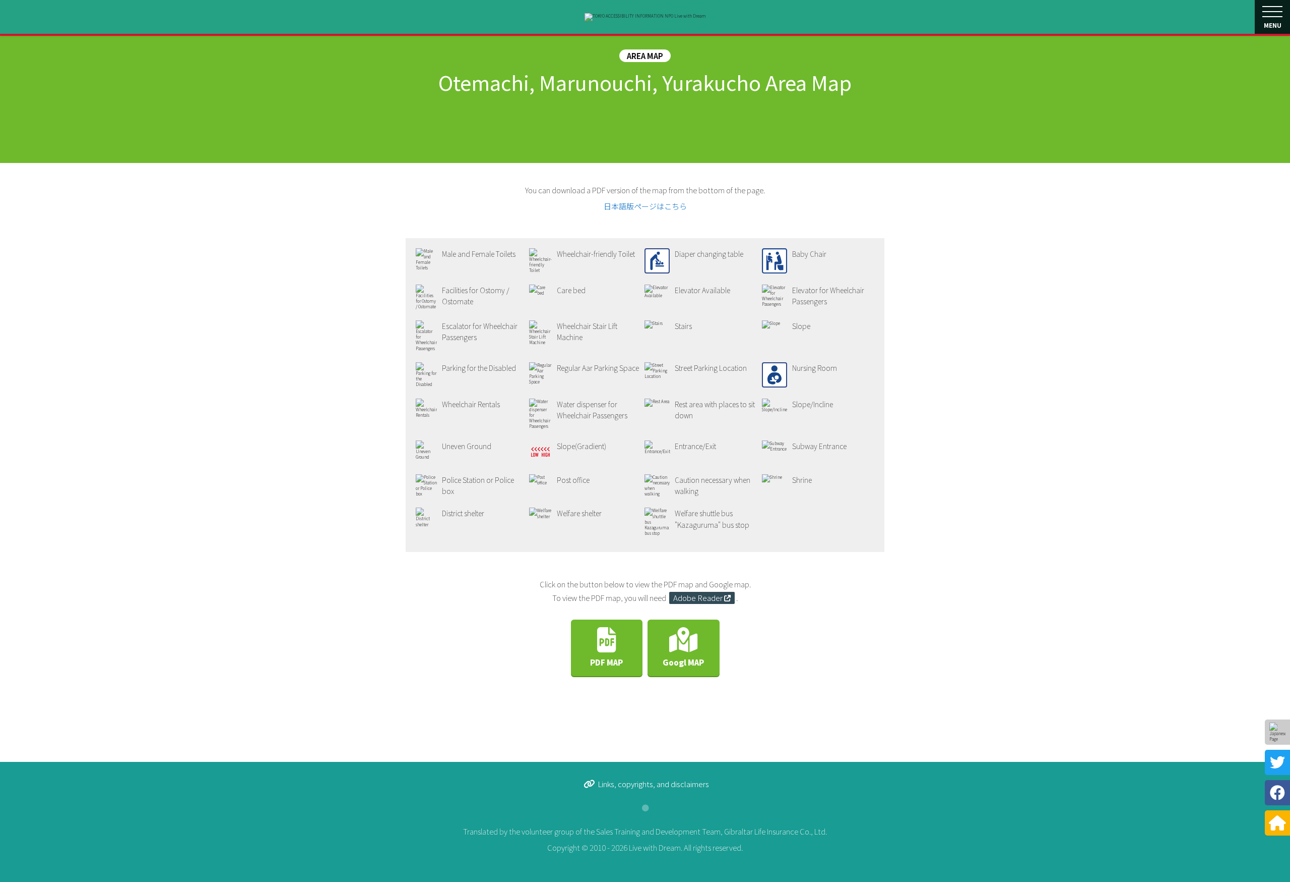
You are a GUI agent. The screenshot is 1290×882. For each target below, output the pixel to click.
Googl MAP (683, 662)
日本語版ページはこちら (645, 206)
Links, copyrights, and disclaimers (653, 784)
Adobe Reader (698, 597)
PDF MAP (606, 662)
